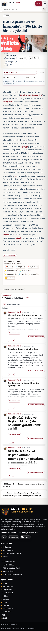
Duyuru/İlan (6, 612)
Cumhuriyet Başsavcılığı (31, 95)
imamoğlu (21, 289)
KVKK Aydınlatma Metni (11, 568)
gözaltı (19, 238)
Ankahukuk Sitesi (14, 312)
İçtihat (4, 602)
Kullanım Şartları (8, 562)
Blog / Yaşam (7, 590)
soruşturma (8, 101)
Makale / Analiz (8, 587)
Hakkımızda (6, 547)
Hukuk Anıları (7, 609)
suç (17, 176)
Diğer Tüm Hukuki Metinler (12, 574)
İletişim (5, 557)
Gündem (6, 16)
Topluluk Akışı (7, 550)
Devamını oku (14, 333)
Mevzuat (5, 599)
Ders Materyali (7, 593)
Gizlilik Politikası (8, 565)
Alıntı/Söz (5, 606)
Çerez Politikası (8, 571)
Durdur (41, 72)
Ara (44, 9)
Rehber (5, 596)
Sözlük (4, 618)
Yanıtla (11, 340)
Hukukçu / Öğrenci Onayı (11, 553)
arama (25, 146)
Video (4, 615)
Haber (4, 583)
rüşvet (6, 234)
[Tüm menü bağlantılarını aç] (45, 3)
